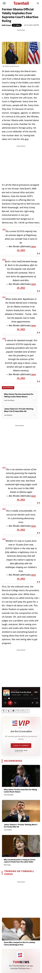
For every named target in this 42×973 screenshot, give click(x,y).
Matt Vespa (6, 25)
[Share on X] (4, 711)
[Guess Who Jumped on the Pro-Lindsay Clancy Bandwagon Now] (21, 929)
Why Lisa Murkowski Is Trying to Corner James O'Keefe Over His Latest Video (19, 860)
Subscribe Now (21, 750)
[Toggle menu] (4, 3)
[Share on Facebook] (13, 711)
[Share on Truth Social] (9, 711)
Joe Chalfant (8, 830)
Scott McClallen (8, 795)
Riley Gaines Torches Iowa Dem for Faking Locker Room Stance (20, 790)
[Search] (38, 3)
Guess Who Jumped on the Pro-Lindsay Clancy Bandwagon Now (19, 943)
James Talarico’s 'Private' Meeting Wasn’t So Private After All (20, 825)
